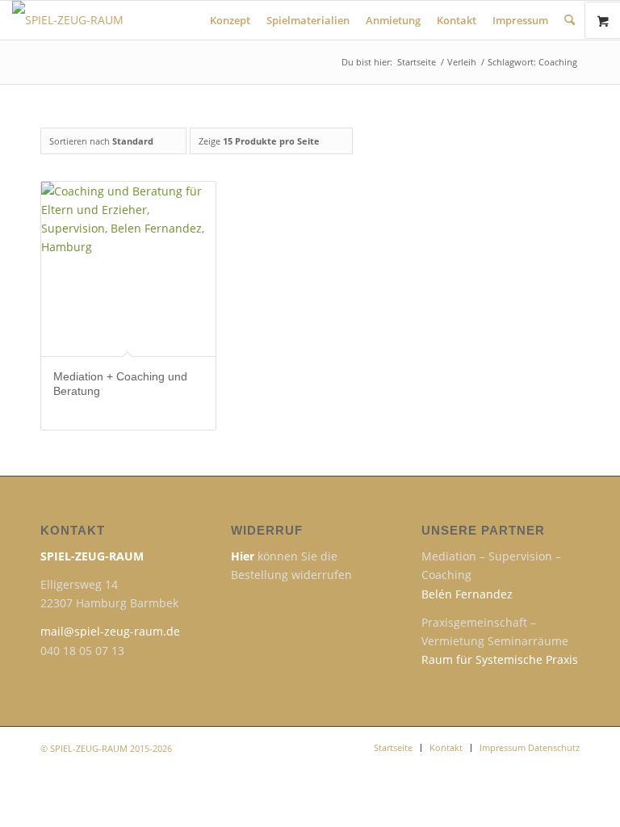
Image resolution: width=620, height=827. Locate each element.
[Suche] (569, 20)
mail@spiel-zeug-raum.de (110, 631)
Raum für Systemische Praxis (499, 659)
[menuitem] (230, 20)
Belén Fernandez (467, 594)
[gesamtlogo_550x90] (173, 20)
